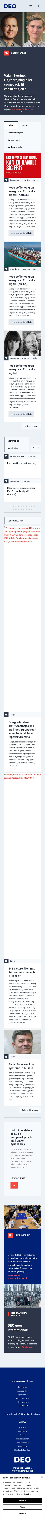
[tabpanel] (22, 291)
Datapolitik (22, 1446)
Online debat (14, 269)
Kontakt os (22, 1387)
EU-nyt (12, 715)
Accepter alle (23, 1500)
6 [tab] (23, 506)
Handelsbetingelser (22, 1450)
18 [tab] (31, 509)
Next (38, 448)
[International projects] (8, 1314)
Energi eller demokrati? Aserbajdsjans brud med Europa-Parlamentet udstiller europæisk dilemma (22, 730)
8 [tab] (29, 506)
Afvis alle (22, 1514)
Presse (23, 1435)
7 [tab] (26, 506)
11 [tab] (13, 509)
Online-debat (18, 53)
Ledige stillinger (22, 1443)
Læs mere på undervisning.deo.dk (17, 1276)
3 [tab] (23, 111)
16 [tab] (26, 509)
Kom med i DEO (22, 1398)
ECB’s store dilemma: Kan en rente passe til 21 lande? (21, 972)
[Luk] (42, 1477)
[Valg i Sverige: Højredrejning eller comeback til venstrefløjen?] (6, 53)
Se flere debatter (31, 426)
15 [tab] (23, 509)
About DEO (22, 1431)
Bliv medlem (23, 1402)
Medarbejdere (22, 1391)
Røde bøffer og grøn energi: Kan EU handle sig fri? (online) (21, 280)
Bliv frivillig (23, 1406)
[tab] (11, 125)
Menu (32, 6)
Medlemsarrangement (18, 456)
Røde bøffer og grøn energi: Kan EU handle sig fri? (21, 369)
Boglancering (14, 180)
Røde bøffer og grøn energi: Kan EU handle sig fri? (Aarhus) (21, 191)
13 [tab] (18, 509)
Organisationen (22, 1439)
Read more (27, 1347)
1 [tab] (18, 111)
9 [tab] (31, 506)
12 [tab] (15, 509)
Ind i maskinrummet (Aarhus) (21, 463)
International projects (19, 1314)
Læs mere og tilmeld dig (21, 233)
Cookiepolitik (25, 1494)
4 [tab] (26, 111)
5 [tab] (21, 506)
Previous (33, 448)
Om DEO (22, 1428)
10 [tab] (34, 506)
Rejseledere (23, 1395)
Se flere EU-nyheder (30, 1110)
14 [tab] (21, 509)
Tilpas (22, 1507)
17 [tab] (29, 509)
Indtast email (19, 1178)
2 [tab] (21, 111)
